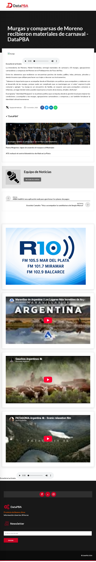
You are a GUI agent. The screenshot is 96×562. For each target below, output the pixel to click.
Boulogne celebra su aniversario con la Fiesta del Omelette (32, 141)
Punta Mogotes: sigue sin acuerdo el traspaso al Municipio (30, 147)
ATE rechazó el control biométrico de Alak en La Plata (28, 153)
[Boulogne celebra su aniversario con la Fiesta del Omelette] (48, 134)
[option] (48, 53)
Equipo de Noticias (16, 107)
